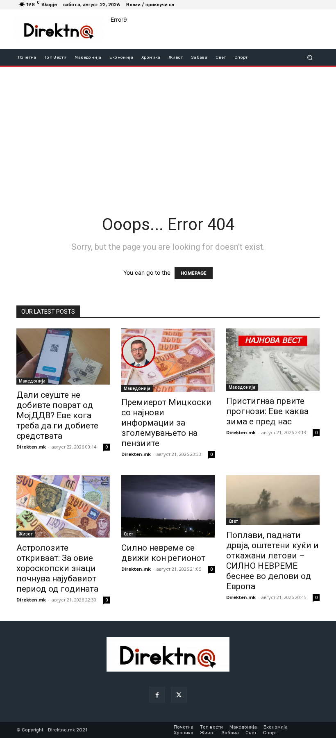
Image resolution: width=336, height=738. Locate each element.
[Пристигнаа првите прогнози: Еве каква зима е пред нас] (273, 359)
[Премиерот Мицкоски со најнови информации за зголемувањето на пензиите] (168, 360)
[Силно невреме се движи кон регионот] (168, 506)
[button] (310, 57)
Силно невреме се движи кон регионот (163, 553)
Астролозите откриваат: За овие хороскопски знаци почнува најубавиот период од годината (57, 568)
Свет (128, 534)
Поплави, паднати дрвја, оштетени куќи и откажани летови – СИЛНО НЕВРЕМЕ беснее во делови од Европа (272, 560)
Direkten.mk (31, 447)
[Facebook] (157, 695)
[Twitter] (179, 695)
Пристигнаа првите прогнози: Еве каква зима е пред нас (267, 411)
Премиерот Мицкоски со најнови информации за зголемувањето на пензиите (166, 422)
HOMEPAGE (194, 273)
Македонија (32, 381)
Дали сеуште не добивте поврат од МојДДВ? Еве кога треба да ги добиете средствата (57, 415)
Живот (26, 534)
